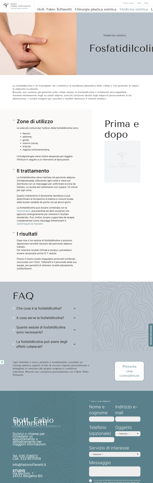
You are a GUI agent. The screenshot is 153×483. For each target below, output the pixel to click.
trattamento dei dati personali (115, 480)
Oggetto (124, 427)
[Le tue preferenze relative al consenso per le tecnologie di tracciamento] (2, 362)
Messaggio (100, 462)
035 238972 (28, 456)
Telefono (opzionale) (100, 430)
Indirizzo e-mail (126, 409)
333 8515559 (30, 459)
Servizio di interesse (109, 447)
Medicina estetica (114, 35)
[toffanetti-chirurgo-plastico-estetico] (17, 6)
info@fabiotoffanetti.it (29, 465)
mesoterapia (23, 211)
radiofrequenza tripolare (30, 223)
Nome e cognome (99, 409)
